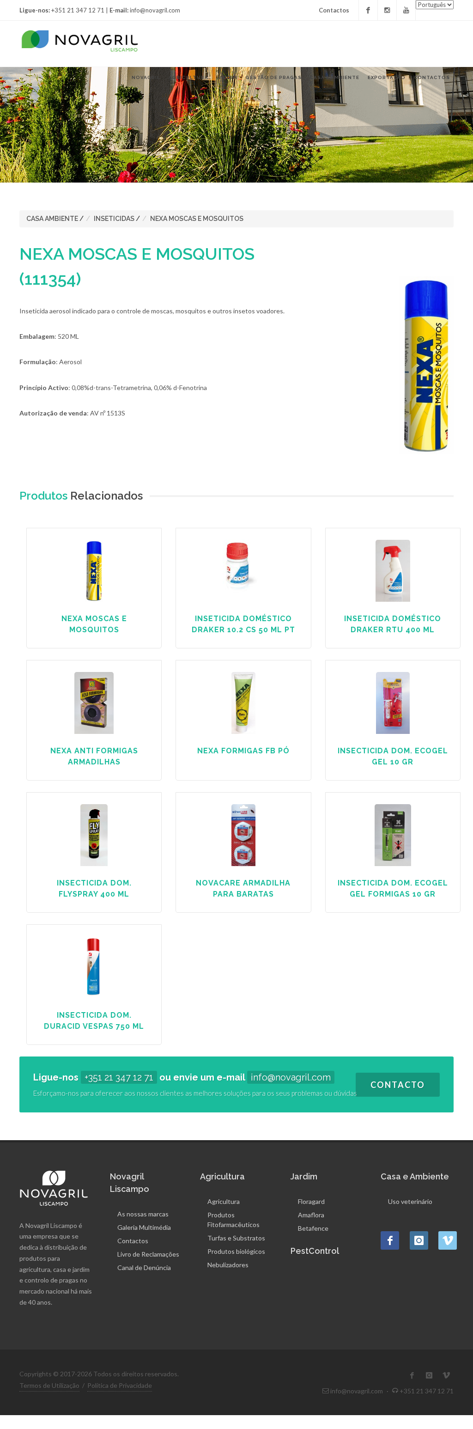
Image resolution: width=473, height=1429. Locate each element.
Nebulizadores (228, 1265)
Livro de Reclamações (148, 1254)
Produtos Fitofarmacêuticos (233, 1219)
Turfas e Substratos (236, 1238)
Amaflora (311, 1215)
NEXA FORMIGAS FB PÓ (243, 750)
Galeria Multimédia (144, 1227)
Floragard (311, 1201)
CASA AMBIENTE (52, 218)
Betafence (313, 1228)
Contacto (397, 1085)
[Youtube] (406, 10)
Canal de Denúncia (144, 1267)
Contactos (334, 10)
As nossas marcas (143, 1214)
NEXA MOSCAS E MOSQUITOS (196, 218)
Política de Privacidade (119, 1385)
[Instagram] (387, 10)
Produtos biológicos (236, 1251)
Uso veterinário (410, 1201)
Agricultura (223, 1201)
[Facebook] (368, 10)
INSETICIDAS (114, 218)
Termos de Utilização (49, 1385)
